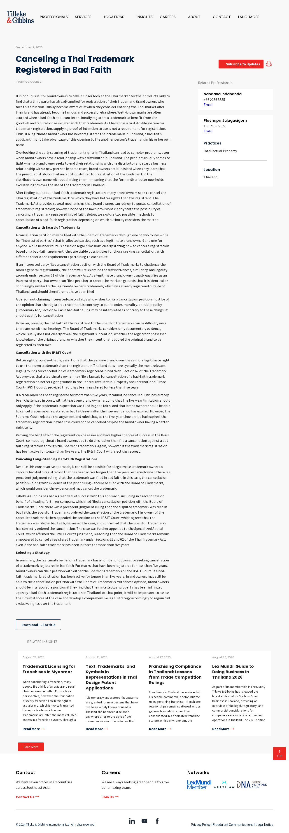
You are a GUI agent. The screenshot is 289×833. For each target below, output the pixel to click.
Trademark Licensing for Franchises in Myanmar (49, 669)
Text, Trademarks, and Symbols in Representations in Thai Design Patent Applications (111, 677)
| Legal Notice (263, 824)
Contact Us (25, 797)
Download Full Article (38, 624)
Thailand (210, 177)
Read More (31, 729)
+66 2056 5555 (214, 99)
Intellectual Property (220, 151)
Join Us (108, 797)
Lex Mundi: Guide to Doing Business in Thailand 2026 (233, 671)
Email (208, 104)
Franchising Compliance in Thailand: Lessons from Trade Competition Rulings (175, 674)
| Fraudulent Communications (232, 824)
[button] (85, 17)
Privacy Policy (200, 824)
